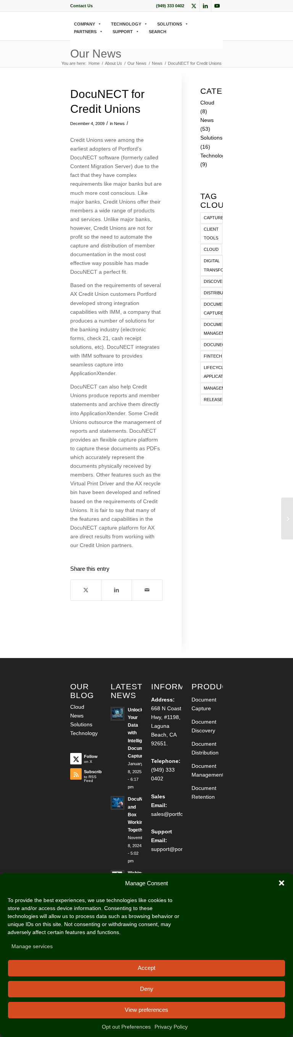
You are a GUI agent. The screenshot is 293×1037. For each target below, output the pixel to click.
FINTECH (213, 356)
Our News (95, 53)
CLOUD (211, 249)
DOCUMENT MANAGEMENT (213, 329)
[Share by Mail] (147, 590)
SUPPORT (123, 31)
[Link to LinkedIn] (205, 5)
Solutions (211, 138)
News (119, 123)
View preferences (146, 1009)
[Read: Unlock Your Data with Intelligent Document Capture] (117, 714)
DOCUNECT (213, 344)
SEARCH (157, 31)
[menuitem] (81, 6)
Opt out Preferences (126, 1027)
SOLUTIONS (169, 24)
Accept (146, 968)
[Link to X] (194, 5)
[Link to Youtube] (217, 5)
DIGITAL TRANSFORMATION (213, 265)
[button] (281, 883)
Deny (146, 989)
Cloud (207, 103)
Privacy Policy (171, 1027)
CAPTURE (213, 217)
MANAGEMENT (213, 388)
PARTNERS (85, 31)
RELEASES (213, 399)
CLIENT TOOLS (211, 233)
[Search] (72, 39)
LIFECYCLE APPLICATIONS (213, 372)
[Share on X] (86, 590)
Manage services (32, 946)
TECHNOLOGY (126, 24)
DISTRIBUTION (213, 293)
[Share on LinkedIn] (116, 590)
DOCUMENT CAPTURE (213, 308)
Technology (214, 155)
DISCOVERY (213, 281)
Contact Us (81, 5)
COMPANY (84, 24)
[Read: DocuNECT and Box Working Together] (117, 803)
